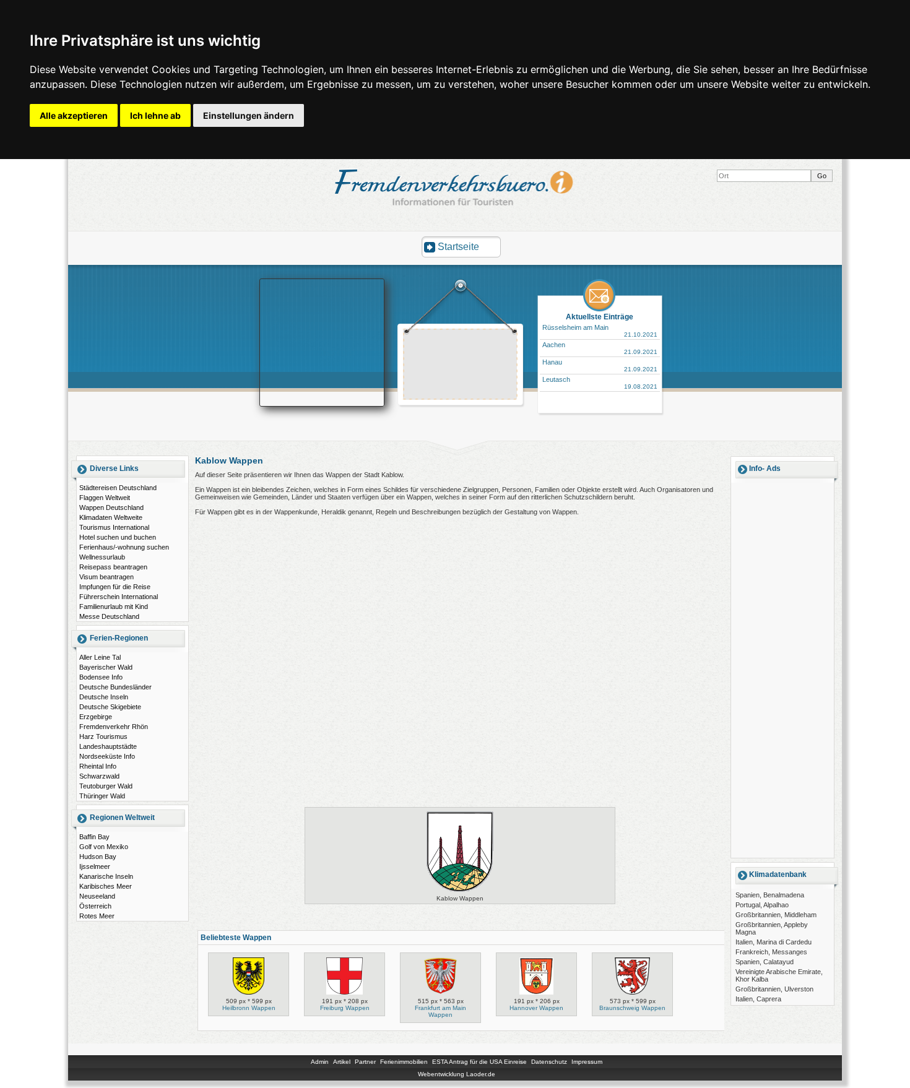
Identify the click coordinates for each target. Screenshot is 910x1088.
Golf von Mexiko (103, 846)
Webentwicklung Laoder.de (456, 1074)
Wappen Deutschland (111, 507)
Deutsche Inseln (103, 697)
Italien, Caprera (758, 999)
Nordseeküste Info (107, 756)
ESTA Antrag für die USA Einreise (479, 1061)
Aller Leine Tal (100, 657)
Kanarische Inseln (106, 876)
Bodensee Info (101, 677)
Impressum (586, 1061)
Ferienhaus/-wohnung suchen (124, 547)
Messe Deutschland (109, 616)
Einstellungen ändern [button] (248, 115)
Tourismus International (114, 527)
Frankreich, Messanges (771, 952)
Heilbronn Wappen (248, 1007)
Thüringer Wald (102, 796)
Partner (365, 1061)
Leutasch (556, 379)
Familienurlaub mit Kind (113, 606)
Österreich (95, 906)
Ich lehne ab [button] (155, 115)
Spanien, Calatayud (764, 961)
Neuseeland (97, 896)
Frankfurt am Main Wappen (440, 1011)
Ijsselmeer (94, 866)
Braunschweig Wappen (632, 1007)
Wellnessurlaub (102, 557)
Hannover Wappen (536, 1007)
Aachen (553, 344)
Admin (320, 1061)
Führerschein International (118, 596)
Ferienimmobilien (404, 1061)
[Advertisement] (460, 365)
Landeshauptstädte (108, 746)
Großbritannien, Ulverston (774, 989)
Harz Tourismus (103, 736)
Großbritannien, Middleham (776, 914)
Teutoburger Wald (105, 786)
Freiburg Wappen (345, 1007)
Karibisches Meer (105, 886)
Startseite (458, 246)
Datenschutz (549, 1061)
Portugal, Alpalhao (762, 905)
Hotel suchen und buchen (117, 537)
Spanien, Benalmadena (769, 895)
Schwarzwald (99, 776)
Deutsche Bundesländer (115, 687)
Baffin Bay (94, 836)
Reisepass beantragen (113, 567)
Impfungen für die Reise (114, 586)
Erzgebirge (95, 716)
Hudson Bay (97, 856)
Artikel (341, 1061)
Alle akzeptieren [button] (74, 115)
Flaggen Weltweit (104, 497)
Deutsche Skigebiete (110, 706)
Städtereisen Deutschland (118, 487)
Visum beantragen (106, 577)
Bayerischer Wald (105, 667)
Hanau (552, 362)
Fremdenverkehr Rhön (113, 726)
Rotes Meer (97, 916)
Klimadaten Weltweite (110, 517)
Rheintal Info (97, 766)
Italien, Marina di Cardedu (773, 942)
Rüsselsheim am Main (575, 327)
